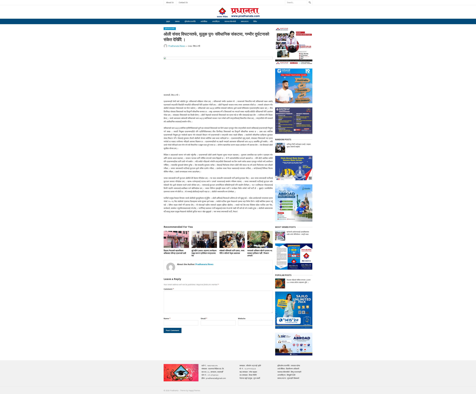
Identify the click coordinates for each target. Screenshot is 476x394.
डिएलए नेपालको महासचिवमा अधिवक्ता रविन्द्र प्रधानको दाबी (175, 251)
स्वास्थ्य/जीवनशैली (230, 21)
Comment (169, 289)
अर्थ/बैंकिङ (204, 21)
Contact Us (183, 2)
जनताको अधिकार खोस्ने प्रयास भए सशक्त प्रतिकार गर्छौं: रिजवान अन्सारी (259, 253)
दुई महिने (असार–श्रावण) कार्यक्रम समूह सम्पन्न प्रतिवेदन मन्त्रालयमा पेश (204, 253)
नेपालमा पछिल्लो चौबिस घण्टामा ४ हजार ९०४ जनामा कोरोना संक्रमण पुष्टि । (299, 281)
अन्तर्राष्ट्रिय (216, 21)
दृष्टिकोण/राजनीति (190, 21)
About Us (170, 2)
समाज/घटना (244, 21)
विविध (255, 21)
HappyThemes (194, 390)
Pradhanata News (176, 46)
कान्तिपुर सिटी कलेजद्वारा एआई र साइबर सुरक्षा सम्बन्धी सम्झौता (299, 145)
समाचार (177, 21)
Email (204, 318)
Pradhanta (174, 390)
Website (241, 318)
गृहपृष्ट (168, 21)
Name (167, 318)
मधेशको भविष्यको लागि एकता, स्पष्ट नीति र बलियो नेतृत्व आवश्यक (231, 251)
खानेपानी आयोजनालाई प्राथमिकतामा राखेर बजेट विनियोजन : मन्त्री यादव (298, 233)
